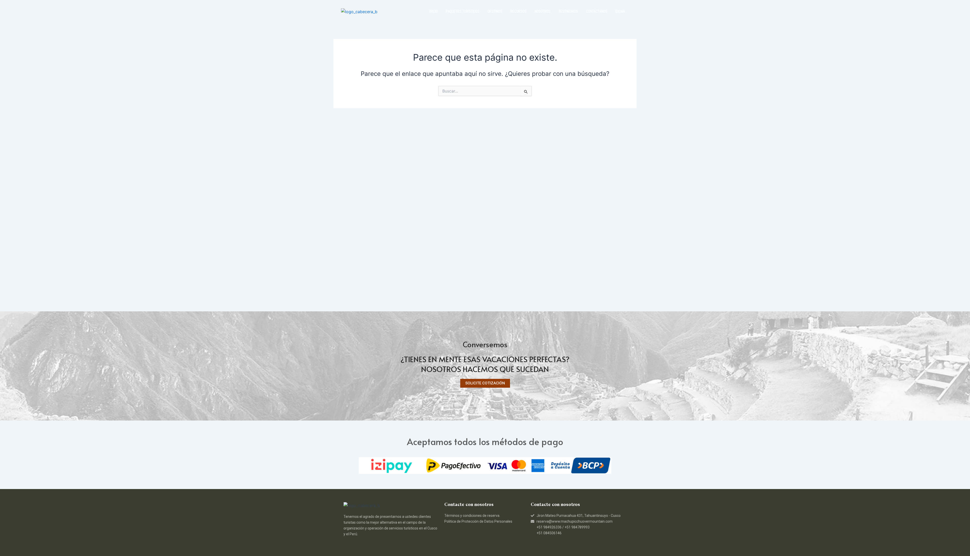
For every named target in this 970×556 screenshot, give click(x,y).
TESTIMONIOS (568, 11)
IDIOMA (620, 11)
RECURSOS (518, 11)
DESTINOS (495, 11)
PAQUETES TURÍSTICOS (462, 11)
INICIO (433, 11)
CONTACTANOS (596, 11)
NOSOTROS (542, 11)
